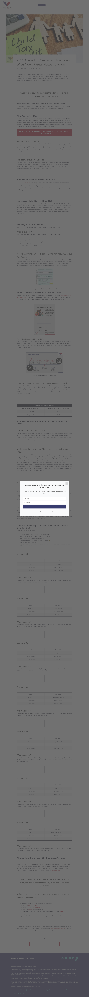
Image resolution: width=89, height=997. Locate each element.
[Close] (66, 483)
